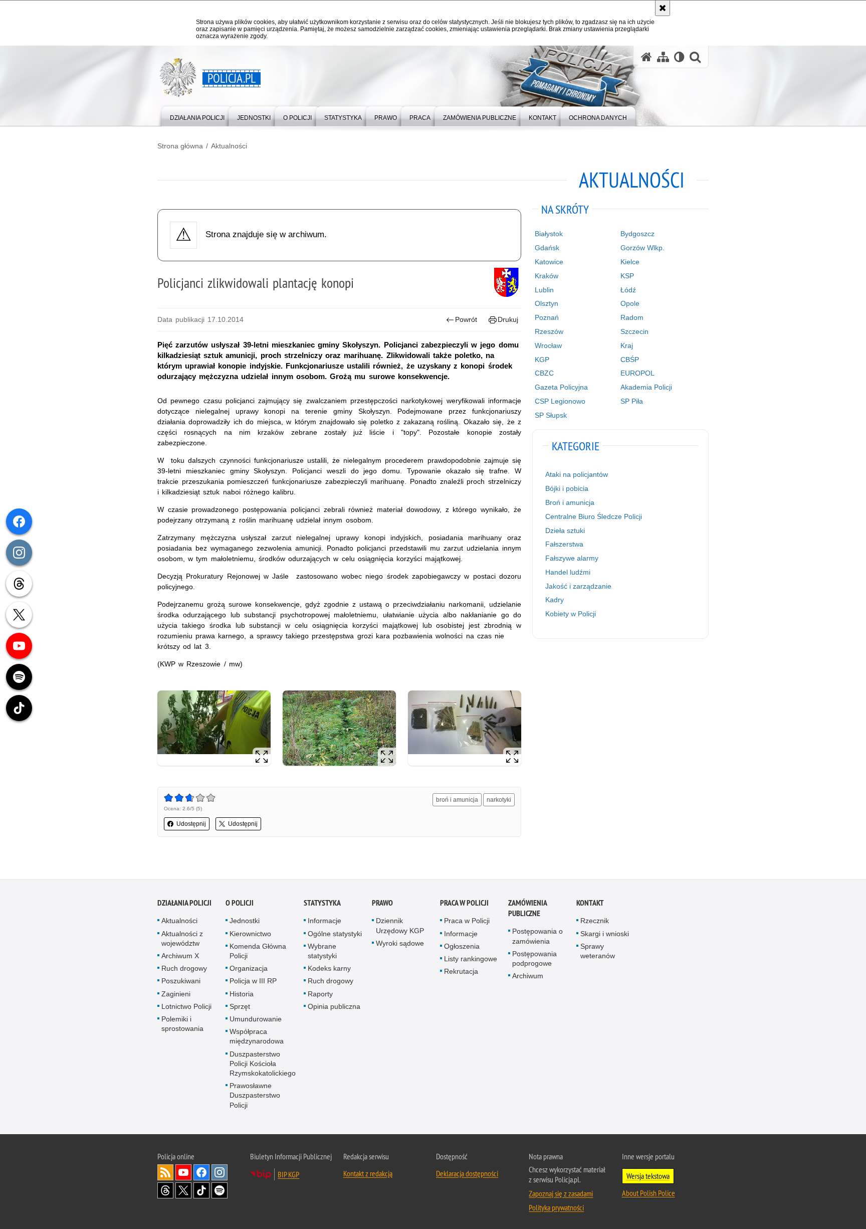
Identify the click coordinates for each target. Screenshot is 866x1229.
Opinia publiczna (334, 1006)
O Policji (240, 903)
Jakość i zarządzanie (578, 586)
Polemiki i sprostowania (182, 1023)
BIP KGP (288, 1174)
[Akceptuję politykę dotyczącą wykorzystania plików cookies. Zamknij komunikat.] (662, 8)
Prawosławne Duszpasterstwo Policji (255, 1095)
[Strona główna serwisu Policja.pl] (646, 57)
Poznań (547, 317)
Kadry (554, 600)
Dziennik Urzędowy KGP (400, 926)
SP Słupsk (551, 415)
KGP (542, 360)
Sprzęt (240, 1006)
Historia (242, 994)
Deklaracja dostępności (467, 1173)
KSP (627, 276)
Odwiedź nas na (183, 1172)
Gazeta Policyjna (561, 387)
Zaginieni (175, 994)
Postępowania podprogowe (534, 958)
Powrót (466, 319)
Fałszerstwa (564, 544)
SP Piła (631, 401)
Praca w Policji (464, 903)
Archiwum (527, 976)
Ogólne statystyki (335, 934)
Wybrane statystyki (322, 951)
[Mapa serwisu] (663, 57)
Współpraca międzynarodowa (257, 1036)
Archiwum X (180, 956)
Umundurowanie (256, 1019)
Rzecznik (594, 921)
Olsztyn (546, 303)
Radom (631, 317)
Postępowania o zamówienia (537, 936)
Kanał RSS (165, 1172)
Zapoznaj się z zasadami (561, 1193)
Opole (629, 303)
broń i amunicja (457, 799)
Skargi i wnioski (604, 934)
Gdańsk (547, 248)
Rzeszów (549, 331)
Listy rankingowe (470, 959)
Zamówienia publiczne (527, 908)
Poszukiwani (180, 981)
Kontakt (590, 903)
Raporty (320, 994)
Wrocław (548, 345)
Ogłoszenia (462, 946)
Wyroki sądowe (400, 943)
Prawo (382, 903)
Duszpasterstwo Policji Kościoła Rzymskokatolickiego (263, 1063)
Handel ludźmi (567, 572)
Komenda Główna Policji (258, 951)
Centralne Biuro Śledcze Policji (593, 516)
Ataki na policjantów (576, 474)
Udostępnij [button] (191, 823)
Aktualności (229, 146)
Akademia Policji (646, 387)
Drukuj (508, 319)
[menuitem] (197, 115)
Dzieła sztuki (565, 530)
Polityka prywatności (556, 1207)
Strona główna (180, 146)
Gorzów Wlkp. (642, 248)
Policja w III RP (253, 981)
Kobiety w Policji (570, 614)
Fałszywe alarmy (571, 558)
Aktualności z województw (182, 938)
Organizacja (249, 968)
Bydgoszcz (637, 234)
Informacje (324, 921)
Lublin (544, 290)
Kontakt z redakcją (367, 1173)
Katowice (549, 262)
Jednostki (245, 921)
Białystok (549, 234)
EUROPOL (637, 373)
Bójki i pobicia (566, 488)
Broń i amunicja (569, 502)
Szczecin (634, 331)
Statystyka (322, 903)
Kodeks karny (329, 968)
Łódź (628, 290)
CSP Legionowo (560, 401)
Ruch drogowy (184, 968)
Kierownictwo (250, 934)
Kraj (626, 345)
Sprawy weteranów (597, 951)
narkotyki (499, 799)
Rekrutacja (461, 971)
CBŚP (629, 360)
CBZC (544, 373)
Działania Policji (184, 903)
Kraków (546, 276)
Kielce (629, 262)
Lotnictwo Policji (186, 1006)
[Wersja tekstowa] (679, 57)
